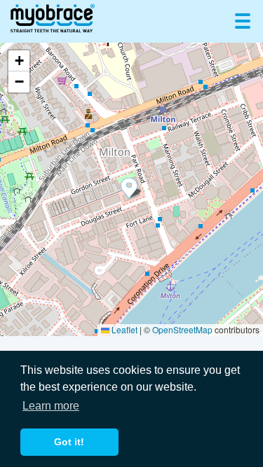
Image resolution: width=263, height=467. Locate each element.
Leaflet (123, 329)
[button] (132, 189)
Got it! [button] (69, 441)
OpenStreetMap (182, 329)
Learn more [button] (50, 406)
